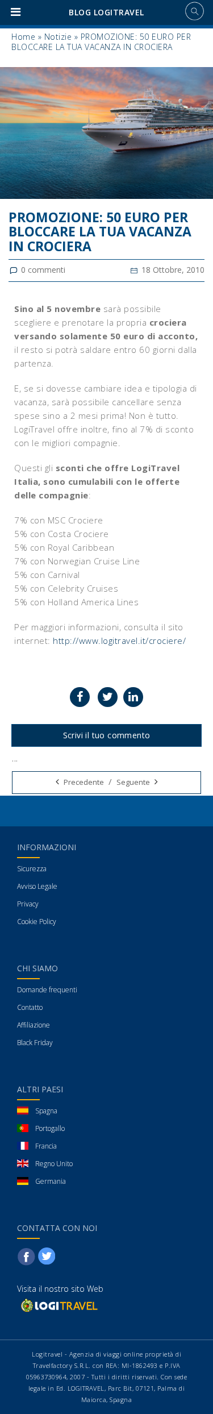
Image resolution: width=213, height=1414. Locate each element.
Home (23, 36)
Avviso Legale (37, 886)
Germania (50, 1181)
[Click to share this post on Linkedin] (133, 697)
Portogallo (50, 1128)
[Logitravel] (58, 1305)
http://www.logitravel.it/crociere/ (119, 640)
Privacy (28, 904)
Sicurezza (32, 869)
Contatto (30, 1007)
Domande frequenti (47, 990)
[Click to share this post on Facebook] (80, 697)
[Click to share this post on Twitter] (108, 697)
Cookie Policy (36, 921)
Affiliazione (33, 1025)
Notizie (58, 36)
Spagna (46, 1111)
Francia (46, 1146)
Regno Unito (54, 1163)
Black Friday (35, 1042)
